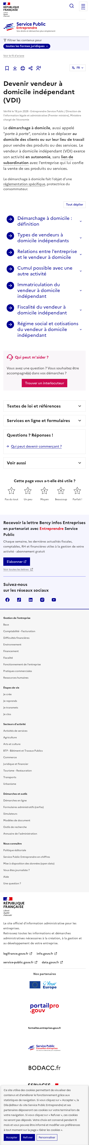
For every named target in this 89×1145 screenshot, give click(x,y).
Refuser (28, 1137)
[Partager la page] (30, 68)
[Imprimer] (22, 68)
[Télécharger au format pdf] (15, 68)
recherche (71, 6)
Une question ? (12, 883)
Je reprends (10, 701)
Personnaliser (47, 1137)
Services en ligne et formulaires (38, 420)
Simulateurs (10, 814)
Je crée (7, 694)
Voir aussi (16, 463)
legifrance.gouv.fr (15, 954)
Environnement (12, 644)
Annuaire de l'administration (20, 834)
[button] (38, 68)
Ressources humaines (15, 678)
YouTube (54, 600)
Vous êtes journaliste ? (16, 870)
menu (83, 9)
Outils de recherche (15, 827)
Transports (9, 777)
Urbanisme (9, 784)
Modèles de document (16, 820)
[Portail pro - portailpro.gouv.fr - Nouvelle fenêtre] (44, 1008)
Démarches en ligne (15, 800)
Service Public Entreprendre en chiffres (26, 857)
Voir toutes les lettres (16, 569)
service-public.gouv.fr (18, 962)
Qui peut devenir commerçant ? (36, 446)
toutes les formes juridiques (25, 46)
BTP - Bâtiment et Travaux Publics (23, 751)
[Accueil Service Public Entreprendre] (30, 31)
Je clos (7, 714)
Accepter (11, 1137)
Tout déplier (74, 204)
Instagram (42, 600)
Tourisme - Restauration (17, 771)
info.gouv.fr (45, 954)
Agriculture (10, 737)
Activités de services (15, 731)
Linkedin (30, 600)
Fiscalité (8, 658)
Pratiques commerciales (17, 671)
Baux (6, 625)
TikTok (19, 600)
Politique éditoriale (14, 850)
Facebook (7, 600)
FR (78, 68)
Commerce (10, 757)
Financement (11, 651)
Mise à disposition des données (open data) (28, 863)
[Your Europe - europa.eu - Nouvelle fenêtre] (44, 985)
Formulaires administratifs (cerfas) (23, 807)
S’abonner (15, 561)
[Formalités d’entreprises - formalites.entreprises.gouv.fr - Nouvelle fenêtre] (44, 1028)
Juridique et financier (15, 764)
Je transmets (10, 707)
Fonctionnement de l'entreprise (22, 664)
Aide (6, 877)
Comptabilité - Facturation (19, 631)
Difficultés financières (16, 638)
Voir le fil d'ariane (13, 56)
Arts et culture (11, 744)
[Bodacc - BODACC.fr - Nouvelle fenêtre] (44, 1068)
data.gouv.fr (50, 962)
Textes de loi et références (34, 406)
